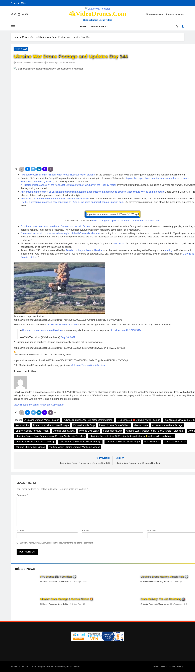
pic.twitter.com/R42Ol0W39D (125, 330)
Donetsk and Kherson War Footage (51, 425)
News (164, 666)
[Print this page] (51, 169)
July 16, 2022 (68, 337)
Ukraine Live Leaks (89, 431)
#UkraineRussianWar (82, 365)
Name (20, 530)
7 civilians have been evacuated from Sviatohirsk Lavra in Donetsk (56, 226)
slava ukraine (141, 425)
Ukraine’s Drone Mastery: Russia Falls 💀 (164, 576)
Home (83, 26)
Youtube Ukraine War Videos (30, 447)
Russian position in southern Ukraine (42, 330)
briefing (168, 250)
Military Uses (21, 49)
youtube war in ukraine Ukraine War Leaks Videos (74, 447)
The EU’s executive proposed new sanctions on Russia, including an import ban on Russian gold (72, 202)
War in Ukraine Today (175, 441)
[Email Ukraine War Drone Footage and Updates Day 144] (45, 169)
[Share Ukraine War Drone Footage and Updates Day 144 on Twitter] (33, 169)
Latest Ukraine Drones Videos (114, 425)
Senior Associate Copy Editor (30, 62)
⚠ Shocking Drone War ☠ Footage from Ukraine (88, 420)
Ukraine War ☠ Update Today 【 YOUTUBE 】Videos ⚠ (154, 431)
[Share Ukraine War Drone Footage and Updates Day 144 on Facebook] (28, 169)
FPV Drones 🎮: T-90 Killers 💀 (58, 576)
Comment (22, 495)
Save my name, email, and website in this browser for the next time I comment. (56, 543)
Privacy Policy (100, 26)
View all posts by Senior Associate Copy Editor (39, 404)
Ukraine (98, 250)
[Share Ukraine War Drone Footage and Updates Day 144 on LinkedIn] (39, 169)
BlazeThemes (73, 666)
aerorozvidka (22, 425)
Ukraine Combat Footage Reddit (32, 431)
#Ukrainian (100, 365)
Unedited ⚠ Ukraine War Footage (123, 441)
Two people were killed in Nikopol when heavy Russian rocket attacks (58, 174)
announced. (119, 243)
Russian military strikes (78, 250)
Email (85, 530)
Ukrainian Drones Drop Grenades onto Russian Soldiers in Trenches (50, 436)
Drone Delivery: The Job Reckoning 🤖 (162, 599)
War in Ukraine (151, 441)
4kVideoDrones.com (97, 13)
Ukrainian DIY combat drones (62, 324)
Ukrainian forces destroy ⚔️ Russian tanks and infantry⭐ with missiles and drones (131, 436)
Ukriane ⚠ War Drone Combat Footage (35, 441)
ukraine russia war (112, 431)
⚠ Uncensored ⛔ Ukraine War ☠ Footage (138, 420)
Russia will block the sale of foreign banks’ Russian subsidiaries (55, 198)
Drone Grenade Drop (84, 425)
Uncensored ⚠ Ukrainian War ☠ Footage (80, 441)
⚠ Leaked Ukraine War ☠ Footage (41, 420)
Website (151, 530)
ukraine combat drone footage (167, 425)
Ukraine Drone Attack (64, 431)
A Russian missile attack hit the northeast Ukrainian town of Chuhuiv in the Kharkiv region (68, 185)
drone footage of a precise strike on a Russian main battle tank (125, 220)
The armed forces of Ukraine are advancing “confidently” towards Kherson (60, 233)
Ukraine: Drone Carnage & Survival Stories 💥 (66, 599)
